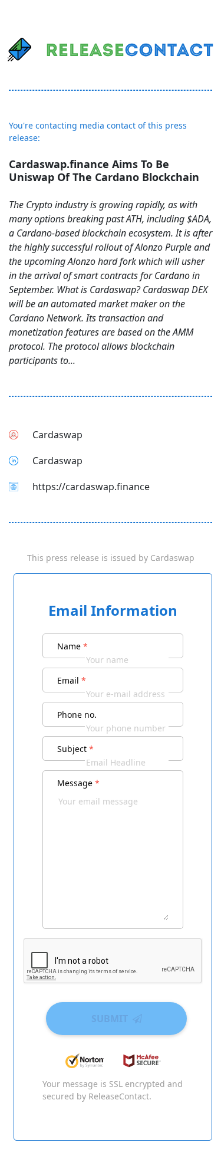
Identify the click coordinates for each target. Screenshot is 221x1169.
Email (71, 680)
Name (72, 646)
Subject (75, 748)
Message (78, 783)
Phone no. (77, 714)
